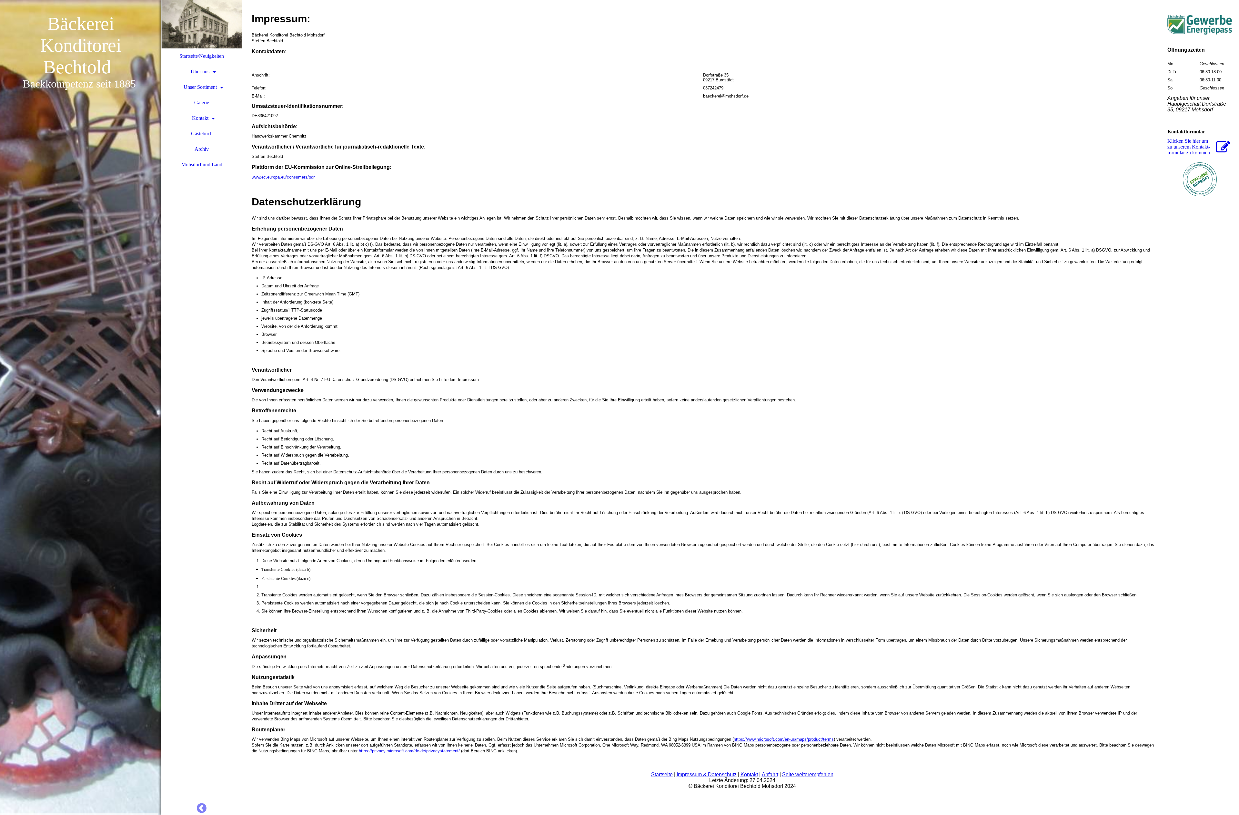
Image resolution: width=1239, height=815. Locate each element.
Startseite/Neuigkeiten (201, 56)
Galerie (201, 102)
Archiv (202, 149)
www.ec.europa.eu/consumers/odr (283, 177)
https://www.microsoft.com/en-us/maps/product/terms (784, 739)
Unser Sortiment (200, 87)
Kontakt (200, 118)
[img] (80, 407)
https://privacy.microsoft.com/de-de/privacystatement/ (409, 750)
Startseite (662, 774)
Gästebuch (202, 133)
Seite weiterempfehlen (807, 774)
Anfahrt (770, 774)
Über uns (200, 71)
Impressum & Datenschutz (707, 774)
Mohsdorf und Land (201, 164)
